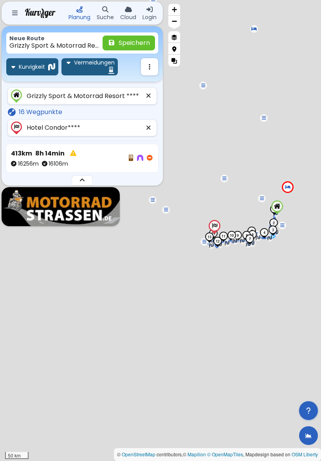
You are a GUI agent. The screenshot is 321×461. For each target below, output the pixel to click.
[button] (254, 29)
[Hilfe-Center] (308, 410)
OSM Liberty (305, 454)
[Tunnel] (140, 158)
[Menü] (15, 13)
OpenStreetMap (138, 454)
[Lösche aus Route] (149, 96)
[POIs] (174, 49)
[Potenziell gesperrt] (149, 158)
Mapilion (197, 454)
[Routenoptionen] (149, 66)
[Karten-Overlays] (174, 60)
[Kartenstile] (174, 37)
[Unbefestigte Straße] (131, 158)
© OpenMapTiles (225, 454)
